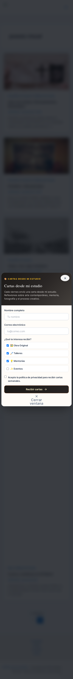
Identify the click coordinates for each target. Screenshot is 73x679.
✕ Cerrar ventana (36, 400)
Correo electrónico (14, 324)
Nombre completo (14, 310)
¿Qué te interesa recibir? (17, 339)
